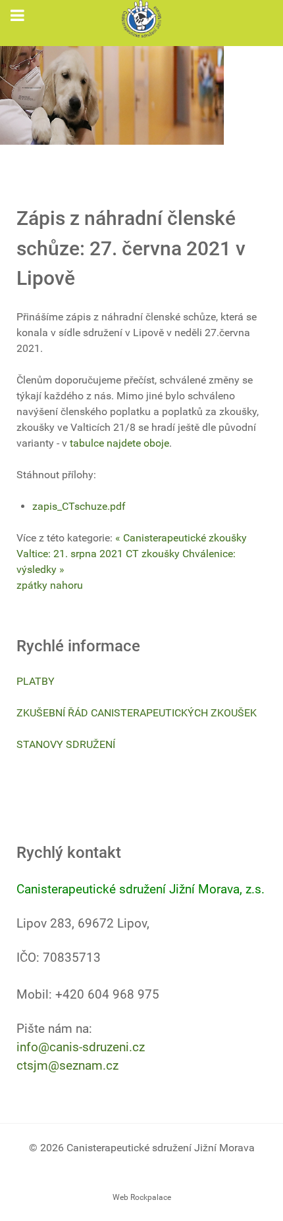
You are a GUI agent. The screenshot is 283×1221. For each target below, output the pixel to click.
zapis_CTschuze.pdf (79, 506)
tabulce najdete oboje (119, 443)
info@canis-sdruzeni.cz (80, 1047)
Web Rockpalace (142, 1197)
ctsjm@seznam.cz (67, 1066)
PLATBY (35, 681)
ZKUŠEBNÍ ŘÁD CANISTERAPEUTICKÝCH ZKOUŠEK (136, 713)
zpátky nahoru (49, 585)
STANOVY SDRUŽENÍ (65, 744)
